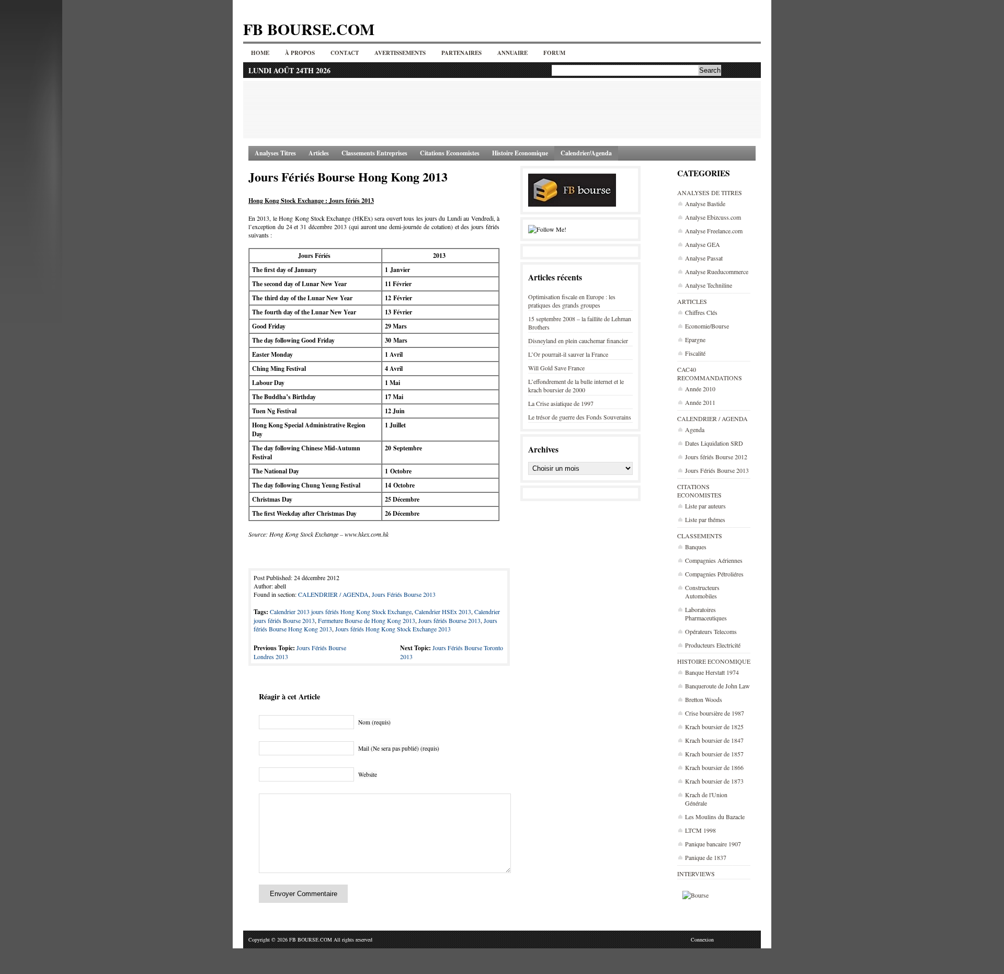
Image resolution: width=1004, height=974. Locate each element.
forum (554, 53)
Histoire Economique (520, 153)
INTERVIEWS (696, 873)
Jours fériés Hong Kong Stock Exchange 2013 (393, 629)
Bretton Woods (703, 699)
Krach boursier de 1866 (714, 767)
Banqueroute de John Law (717, 686)
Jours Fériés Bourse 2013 (717, 470)
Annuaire (512, 53)
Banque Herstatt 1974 (712, 672)
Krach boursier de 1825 (714, 726)
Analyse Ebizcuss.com (713, 217)
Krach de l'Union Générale (706, 798)
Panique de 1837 (705, 857)
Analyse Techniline (708, 285)
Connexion (702, 939)
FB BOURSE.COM (308, 28)
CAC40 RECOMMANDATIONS (709, 373)
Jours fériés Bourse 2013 (449, 620)
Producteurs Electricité (712, 645)
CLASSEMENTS (699, 535)
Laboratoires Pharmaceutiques (706, 613)
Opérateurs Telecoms (711, 631)
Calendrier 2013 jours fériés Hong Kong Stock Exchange (341, 611)
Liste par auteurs (705, 506)
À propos (300, 53)
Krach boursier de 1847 (714, 740)
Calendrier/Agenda (586, 153)
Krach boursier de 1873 (714, 781)
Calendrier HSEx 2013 (443, 611)
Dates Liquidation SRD (714, 443)
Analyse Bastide (705, 203)
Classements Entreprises (374, 153)
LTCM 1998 (700, 830)
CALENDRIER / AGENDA (712, 418)
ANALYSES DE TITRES (709, 192)
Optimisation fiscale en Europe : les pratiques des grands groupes (571, 300)
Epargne (695, 339)
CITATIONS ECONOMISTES (699, 490)
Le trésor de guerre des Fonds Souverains (579, 417)
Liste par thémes (705, 519)
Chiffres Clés (701, 312)
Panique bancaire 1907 (713, 844)
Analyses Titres (275, 153)
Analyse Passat (704, 258)
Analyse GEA (702, 244)
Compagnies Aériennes (714, 560)
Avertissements (400, 53)
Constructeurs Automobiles (702, 591)
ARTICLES (692, 301)
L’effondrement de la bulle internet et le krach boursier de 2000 (576, 385)
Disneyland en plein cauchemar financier (578, 340)
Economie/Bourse (707, 326)
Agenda (694, 429)
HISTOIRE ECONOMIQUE (713, 661)
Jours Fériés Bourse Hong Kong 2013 (348, 176)
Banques (695, 546)
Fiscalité (695, 353)
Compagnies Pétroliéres (714, 574)
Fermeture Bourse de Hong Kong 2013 (366, 620)
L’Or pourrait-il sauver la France (568, 354)
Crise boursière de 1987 (714, 713)
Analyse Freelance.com (714, 230)
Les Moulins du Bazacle (715, 816)
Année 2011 (700, 402)
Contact (344, 53)
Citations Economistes (450, 153)
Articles (319, 153)
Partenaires (461, 53)
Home (260, 53)
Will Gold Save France (556, 368)
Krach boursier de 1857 (714, 754)
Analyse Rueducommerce (716, 271)
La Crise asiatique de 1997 (561, 403)
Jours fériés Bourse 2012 (716, 456)
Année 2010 (700, 388)
